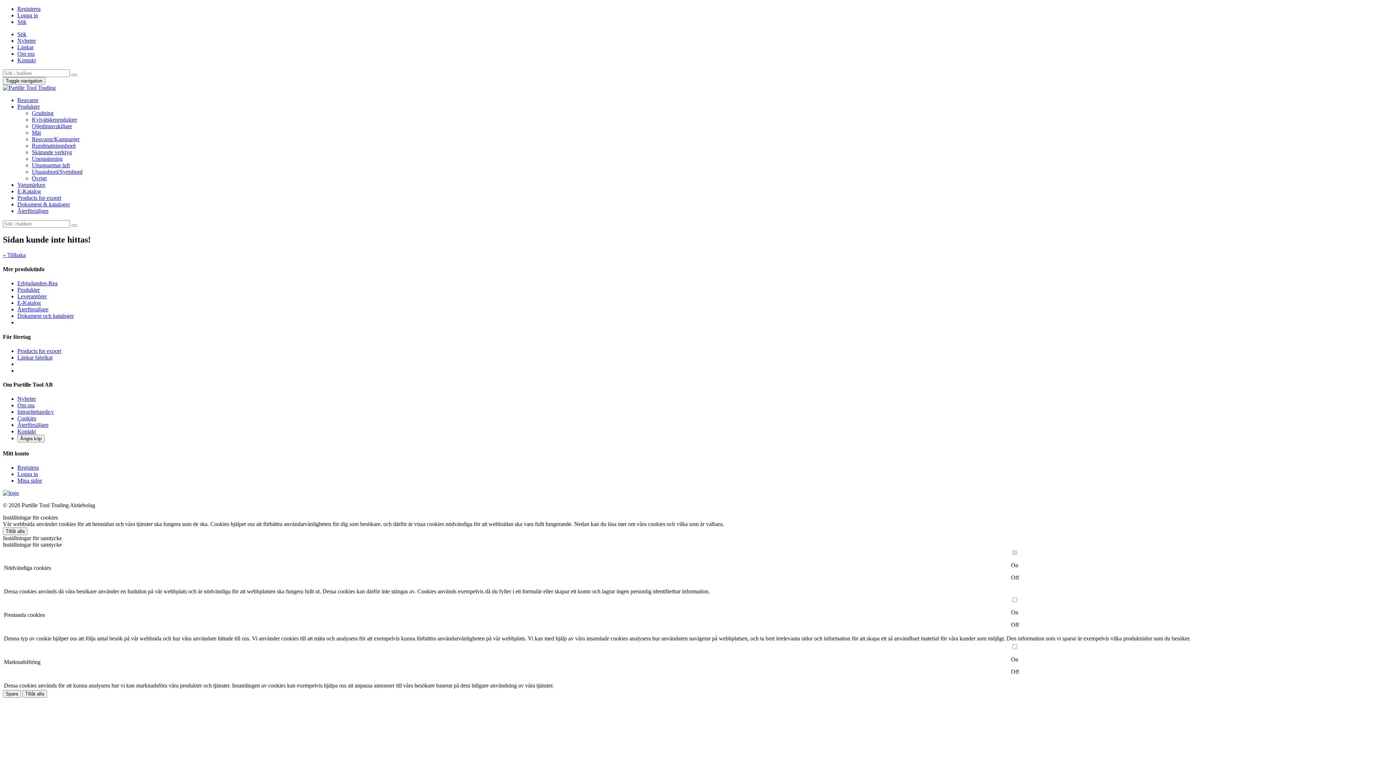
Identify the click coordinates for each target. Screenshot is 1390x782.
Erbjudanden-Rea (37, 283)
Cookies (26, 418)
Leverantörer (32, 296)
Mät (36, 133)
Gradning (43, 113)
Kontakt (26, 60)
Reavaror (27, 100)
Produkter (28, 107)
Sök (21, 22)
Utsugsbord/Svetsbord (57, 172)
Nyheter (26, 41)
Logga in (27, 15)
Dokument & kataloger (43, 204)
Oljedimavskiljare (52, 126)
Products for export (39, 198)
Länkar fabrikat (34, 357)
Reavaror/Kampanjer (56, 139)
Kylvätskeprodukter (54, 120)
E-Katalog (29, 191)
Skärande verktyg (52, 152)
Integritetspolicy (35, 412)
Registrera (29, 9)
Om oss (26, 54)
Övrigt (39, 178)
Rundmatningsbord (54, 146)
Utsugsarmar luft (51, 165)
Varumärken (31, 185)
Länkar (25, 47)
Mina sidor (29, 481)
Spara (12, 694)
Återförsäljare (33, 211)
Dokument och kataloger (45, 316)
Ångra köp (31, 438)
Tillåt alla (15, 531)
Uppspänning (47, 159)
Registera (28, 467)
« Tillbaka (14, 255)
